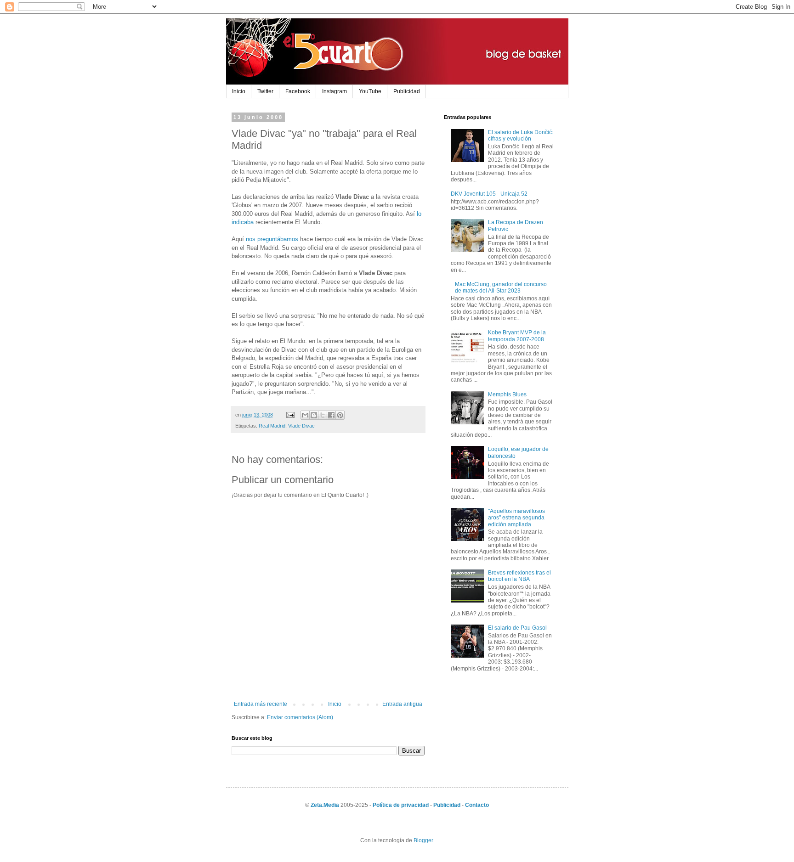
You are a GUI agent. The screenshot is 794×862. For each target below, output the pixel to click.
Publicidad (406, 91)
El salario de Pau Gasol (517, 628)
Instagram (334, 91)
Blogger (423, 840)
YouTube (370, 91)
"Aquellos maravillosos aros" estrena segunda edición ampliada (516, 518)
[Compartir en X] (322, 415)
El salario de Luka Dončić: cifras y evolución (520, 135)
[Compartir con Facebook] (331, 415)
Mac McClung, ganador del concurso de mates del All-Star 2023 (501, 287)
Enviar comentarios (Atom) (300, 717)
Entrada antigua (402, 704)
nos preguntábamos (272, 239)
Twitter (265, 91)
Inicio (238, 91)
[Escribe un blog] (313, 415)
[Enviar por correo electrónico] (305, 415)
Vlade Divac (301, 425)
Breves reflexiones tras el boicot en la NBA (519, 575)
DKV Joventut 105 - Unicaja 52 (489, 194)
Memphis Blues (507, 394)
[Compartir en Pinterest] (340, 415)
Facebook (297, 91)
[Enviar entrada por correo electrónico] (290, 414)
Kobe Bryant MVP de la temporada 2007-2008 (517, 335)
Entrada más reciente (260, 704)
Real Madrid (272, 425)
